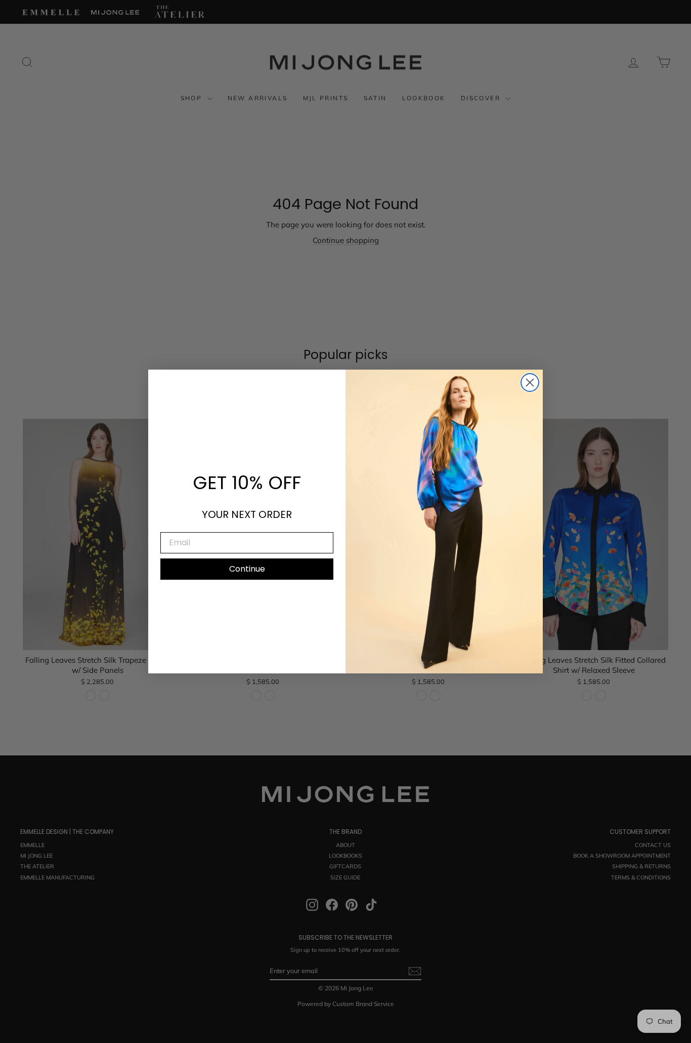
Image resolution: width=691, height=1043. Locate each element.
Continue (247, 569)
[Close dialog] (530, 382)
